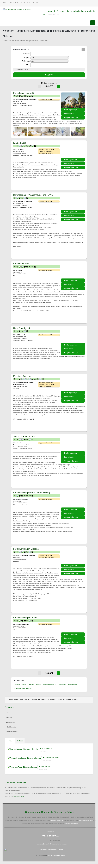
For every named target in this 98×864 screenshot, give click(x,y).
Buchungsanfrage (70, 110)
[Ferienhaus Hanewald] (73, 100)
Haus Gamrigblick (21, 328)
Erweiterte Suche (22, 69)
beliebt (20, 741)
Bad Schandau (11, 727)
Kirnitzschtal (11, 722)
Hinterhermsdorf (12, 731)
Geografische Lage (71, 117)
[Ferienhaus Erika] (73, 270)
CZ (57, 685)
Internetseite (69, 114)
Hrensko (17, 685)
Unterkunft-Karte (18, 797)
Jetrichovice (11, 713)
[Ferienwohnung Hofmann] (73, 624)
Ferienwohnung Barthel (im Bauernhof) (31, 492)
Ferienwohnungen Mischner (26, 549)
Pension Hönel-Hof (22, 376)
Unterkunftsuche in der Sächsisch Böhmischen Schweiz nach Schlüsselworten (42, 700)
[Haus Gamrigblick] (73, 335)
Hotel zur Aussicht (46, 748)
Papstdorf (29, 688)
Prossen (38, 685)
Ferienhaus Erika (21, 263)
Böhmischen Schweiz (86, 820)
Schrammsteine (48, 685)
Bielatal (9, 717)
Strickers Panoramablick (25, 436)
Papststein (62, 685)
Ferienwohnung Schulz (51, 757)
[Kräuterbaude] (73, 150)
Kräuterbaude (19, 143)
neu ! (10, 741)
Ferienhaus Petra (45, 766)
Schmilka (31, 685)
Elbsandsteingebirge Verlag (56, 855)
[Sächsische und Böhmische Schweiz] (18, 9)
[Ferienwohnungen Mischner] (73, 556)
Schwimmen (72, 685)
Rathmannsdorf (19, 688)
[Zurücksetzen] (83, 49)
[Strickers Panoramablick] (73, 443)
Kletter (23, 685)
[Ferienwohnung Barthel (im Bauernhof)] (73, 499)
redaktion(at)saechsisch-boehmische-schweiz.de (71, 11)
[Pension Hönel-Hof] (73, 383)
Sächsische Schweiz (56, 820)
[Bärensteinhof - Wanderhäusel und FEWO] (73, 202)
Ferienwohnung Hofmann (25, 617)
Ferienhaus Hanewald (23, 93)
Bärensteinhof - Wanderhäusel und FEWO (33, 195)
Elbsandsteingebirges (71, 823)
